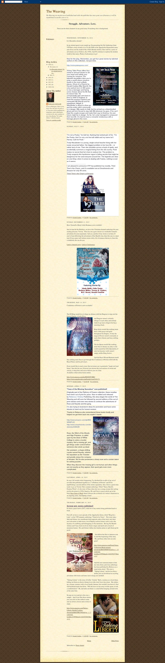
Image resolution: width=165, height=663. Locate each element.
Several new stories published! (80, 505)
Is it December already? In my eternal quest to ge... (57, 71)
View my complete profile (53, 120)
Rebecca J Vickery (76, 397)
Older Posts (115, 641)
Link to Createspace (88, 244)
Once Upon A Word (76, 493)
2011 (50, 84)
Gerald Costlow (55, 104)
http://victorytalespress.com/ (77, 65)
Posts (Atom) (80, 645)
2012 (50, 82)
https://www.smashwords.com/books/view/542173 (83, 379)
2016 (50, 64)
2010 (50, 87)
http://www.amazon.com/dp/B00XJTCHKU (81, 377)
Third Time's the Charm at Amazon (80, 174)
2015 (50, 77)
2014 (50, 80)
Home (89, 641)
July (51, 75)
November (53, 67)
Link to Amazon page (74, 244)
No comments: (94, 122)
